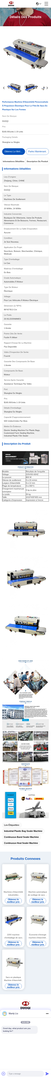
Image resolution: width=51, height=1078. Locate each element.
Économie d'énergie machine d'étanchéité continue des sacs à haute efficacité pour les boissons (38, 936)
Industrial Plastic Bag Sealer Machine (23, 831)
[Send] (47, 1074)
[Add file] (3, 1074)
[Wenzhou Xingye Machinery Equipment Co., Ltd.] (11, 3)
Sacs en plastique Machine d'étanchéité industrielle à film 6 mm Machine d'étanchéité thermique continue (13, 979)
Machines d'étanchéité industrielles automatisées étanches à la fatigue (13, 893)
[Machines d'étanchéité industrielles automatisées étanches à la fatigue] (13, 877)
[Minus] (47, 1013)
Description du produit (37, 161)
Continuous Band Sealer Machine (21, 837)
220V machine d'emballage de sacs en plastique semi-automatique (13, 936)
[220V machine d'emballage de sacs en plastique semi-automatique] (13, 919)
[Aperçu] (26, 1008)
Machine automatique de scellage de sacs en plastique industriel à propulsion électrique (38, 893)
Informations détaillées (13, 161)
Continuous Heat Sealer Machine (21, 843)
